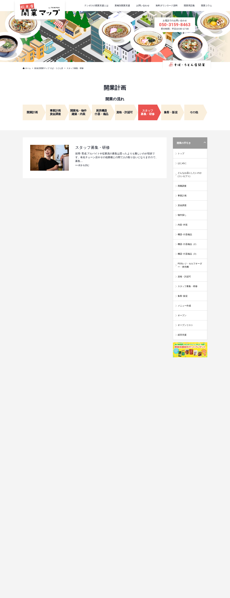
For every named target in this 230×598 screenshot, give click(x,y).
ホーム (28, 68)
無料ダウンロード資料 (167, 5)
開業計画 (32, 112)
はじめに (182, 163)
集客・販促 (171, 112)
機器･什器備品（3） (188, 254)
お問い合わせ (142, 5)
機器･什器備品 (185, 234)
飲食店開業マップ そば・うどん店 (48, 68)
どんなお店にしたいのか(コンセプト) (190, 174)
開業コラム (206, 5)
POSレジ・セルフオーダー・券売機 (190, 265)
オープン (182, 315)
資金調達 (182, 205)
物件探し (182, 215)
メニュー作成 (184, 305)
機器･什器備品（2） (188, 244)
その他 (194, 112)
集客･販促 (183, 296)
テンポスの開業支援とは (96, 5)
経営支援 (182, 335)
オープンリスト (185, 325)
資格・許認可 (124, 112)
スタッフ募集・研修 (187, 286)
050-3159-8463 (174, 24)
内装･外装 (183, 224)
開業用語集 (189, 5)
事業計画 (182, 195)
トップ (181, 153)
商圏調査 (182, 186)
